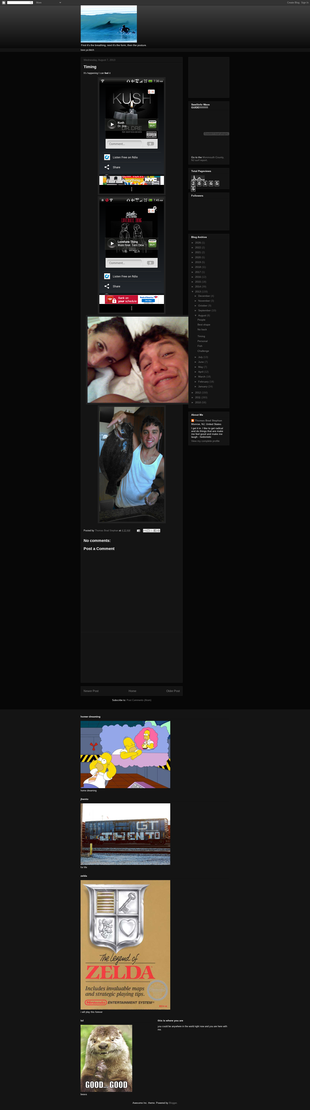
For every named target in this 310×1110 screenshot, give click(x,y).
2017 (198, 272)
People (201, 319)
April (201, 371)
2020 (198, 257)
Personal (203, 341)
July (200, 357)
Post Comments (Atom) (139, 700)
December (204, 295)
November (204, 300)
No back (202, 329)
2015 (198, 281)
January (203, 386)
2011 (198, 397)
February (203, 381)
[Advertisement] (132, 657)
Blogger (173, 1103)
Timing (201, 336)
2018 (198, 267)
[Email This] (145, 530)
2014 (198, 286)
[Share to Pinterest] (158, 530)
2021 (198, 252)
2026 (198, 242)
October (203, 305)
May (201, 366)
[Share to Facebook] (155, 530)
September (205, 310)
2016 (198, 276)
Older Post (173, 691)
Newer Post (91, 691)
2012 (198, 392)
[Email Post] (138, 530)
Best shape (204, 324)
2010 (198, 402)
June (201, 361)
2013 (198, 291)
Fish (200, 345)
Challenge (203, 350)
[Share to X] (151, 530)
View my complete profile (205, 441)
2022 (198, 247)
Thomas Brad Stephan (208, 420)
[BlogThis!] (148, 530)
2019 (198, 262)
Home (132, 691)
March (202, 376)
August (202, 315)
